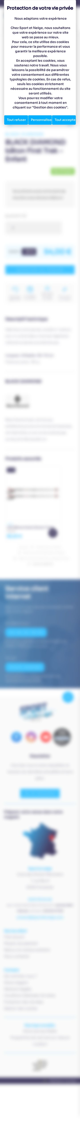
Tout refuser (16, 120)
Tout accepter (65, 120)
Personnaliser (41, 120)
